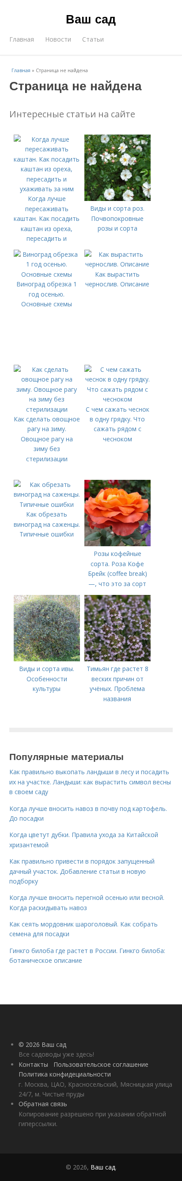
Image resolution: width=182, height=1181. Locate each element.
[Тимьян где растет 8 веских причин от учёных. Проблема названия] (117, 659)
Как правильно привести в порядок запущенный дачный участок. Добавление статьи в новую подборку (82, 871)
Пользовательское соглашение (100, 1064)
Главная (21, 39)
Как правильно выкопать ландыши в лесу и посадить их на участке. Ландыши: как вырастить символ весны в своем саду (90, 782)
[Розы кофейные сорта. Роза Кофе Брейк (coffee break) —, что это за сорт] (117, 544)
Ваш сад (91, 18)
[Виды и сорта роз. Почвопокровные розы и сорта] (117, 198)
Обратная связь (43, 1104)
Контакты (33, 1064)
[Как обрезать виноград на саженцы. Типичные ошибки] (47, 504)
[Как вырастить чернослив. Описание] (117, 264)
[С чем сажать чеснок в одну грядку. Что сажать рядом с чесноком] (117, 399)
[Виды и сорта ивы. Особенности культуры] (47, 659)
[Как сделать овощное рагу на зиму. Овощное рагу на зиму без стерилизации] (47, 409)
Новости (58, 39)
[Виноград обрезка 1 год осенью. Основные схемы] (47, 274)
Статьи (93, 39)
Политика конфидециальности (65, 1074)
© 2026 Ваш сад (42, 1044)
